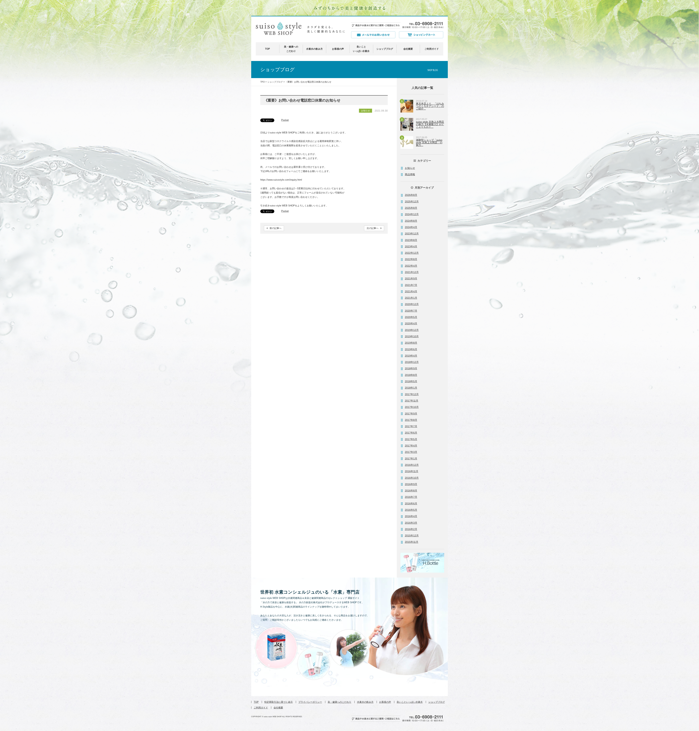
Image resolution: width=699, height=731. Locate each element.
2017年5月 (411, 439)
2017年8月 (411, 419)
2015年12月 (412, 535)
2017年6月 (411, 432)
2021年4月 (411, 291)
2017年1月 (411, 458)
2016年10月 (412, 477)
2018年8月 (411, 375)
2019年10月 (412, 336)
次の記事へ (372, 228)
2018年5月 (411, 381)
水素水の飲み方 (314, 49)
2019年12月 (412, 330)
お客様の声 (338, 49)
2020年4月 (411, 323)
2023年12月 (412, 233)
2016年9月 (411, 484)
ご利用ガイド (431, 49)
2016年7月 (411, 496)
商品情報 (410, 174)
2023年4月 (411, 246)
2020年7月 (411, 310)
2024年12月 (412, 214)
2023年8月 (411, 240)
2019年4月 (411, 355)
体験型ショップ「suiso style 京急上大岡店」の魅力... (429, 142)
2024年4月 (411, 227)
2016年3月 (411, 522)
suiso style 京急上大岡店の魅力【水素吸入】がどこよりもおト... (430, 124)
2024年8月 (411, 220)
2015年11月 (411, 541)
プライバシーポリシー (310, 702)
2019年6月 (411, 349)
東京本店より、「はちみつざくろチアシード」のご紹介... (430, 106)
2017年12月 (412, 394)
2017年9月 (411, 413)
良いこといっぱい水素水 (410, 702)
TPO (262, 82)
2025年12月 (412, 201)
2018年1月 (411, 387)
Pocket (285, 120)
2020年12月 (412, 304)
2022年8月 (411, 259)
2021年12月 (412, 272)
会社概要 (408, 49)
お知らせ (410, 168)
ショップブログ (384, 49)
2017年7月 (411, 426)
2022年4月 (411, 265)
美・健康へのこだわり (339, 702)
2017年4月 (411, 445)
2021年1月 (411, 297)
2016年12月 (412, 464)
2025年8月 (411, 207)
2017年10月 (412, 407)
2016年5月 (411, 509)
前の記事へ (275, 228)
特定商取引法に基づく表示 (278, 702)
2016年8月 (411, 490)
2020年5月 (411, 317)
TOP (267, 49)
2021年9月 (411, 278)
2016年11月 (411, 471)
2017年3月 (411, 452)
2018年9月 (411, 368)
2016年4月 (411, 516)
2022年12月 (412, 252)
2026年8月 (411, 194)
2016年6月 (411, 503)
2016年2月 (411, 529)
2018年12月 (412, 362)
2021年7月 (411, 285)
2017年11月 (411, 400)
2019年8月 (411, 342)
